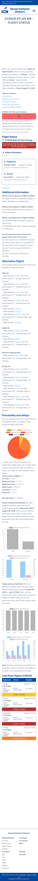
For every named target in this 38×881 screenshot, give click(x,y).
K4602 (17, 342)
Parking (22, 852)
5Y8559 (18, 314)
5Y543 (17, 276)
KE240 (17, 377)
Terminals (23, 838)
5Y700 (17, 284)
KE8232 (18, 397)
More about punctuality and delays (15, 132)
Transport (6, 852)
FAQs (21, 843)
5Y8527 (18, 309)
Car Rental (23, 841)
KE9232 (18, 405)
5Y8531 (18, 311)
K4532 (17, 339)
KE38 (17, 388)
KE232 (17, 369)
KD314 (17, 355)
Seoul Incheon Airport (20, 10)
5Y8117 (17, 292)
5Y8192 (18, 301)
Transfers (5, 868)
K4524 (17, 331)
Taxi (3, 857)
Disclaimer (23, 875)
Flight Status (7, 96)
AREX (4, 863)
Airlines (5, 849)
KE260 (17, 386)
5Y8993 (18, 322)
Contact (29, 875)
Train (4, 860)
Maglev (5, 865)
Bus (3, 854)
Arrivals (5, 841)
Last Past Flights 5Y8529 (11, 107)
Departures (6, 843)
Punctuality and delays (10, 104)
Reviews (22, 854)
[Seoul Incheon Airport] (5, 10)
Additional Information (10, 99)
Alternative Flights (9, 102)
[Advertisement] (19, 47)
